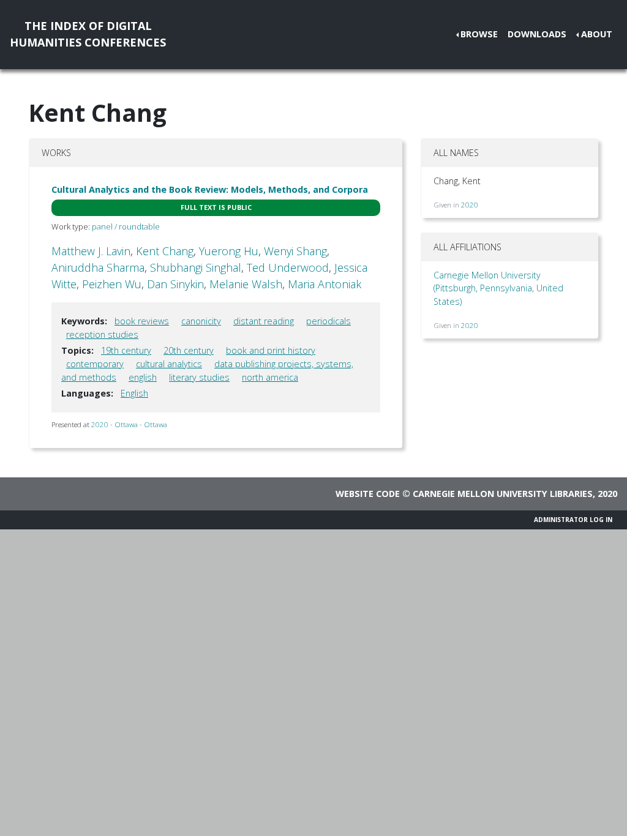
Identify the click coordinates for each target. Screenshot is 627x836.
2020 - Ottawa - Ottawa (129, 424)
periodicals (328, 321)
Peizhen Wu (111, 284)
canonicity (201, 321)
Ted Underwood (288, 267)
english (143, 377)
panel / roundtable (126, 226)
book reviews (142, 321)
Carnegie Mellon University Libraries (503, 493)
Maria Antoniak (324, 284)
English (134, 393)
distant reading (263, 321)
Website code (368, 493)
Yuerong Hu (228, 251)
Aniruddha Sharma (98, 267)
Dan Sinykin (175, 284)
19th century (126, 350)
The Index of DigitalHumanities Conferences (88, 34)
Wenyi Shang (295, 251)
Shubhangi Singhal (195, 267)
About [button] (596, 34)
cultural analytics (169, 364)
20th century (188, 350)
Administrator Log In (573, 519)
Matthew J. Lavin (90, 251)
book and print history (270, 350)
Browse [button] (479, 34)
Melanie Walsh (245, 284)
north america (270, 377)
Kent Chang (164, 251)
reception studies (102, 334)
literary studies (199, 377)
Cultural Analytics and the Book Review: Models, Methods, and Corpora (209, 189)
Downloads (537, 34)
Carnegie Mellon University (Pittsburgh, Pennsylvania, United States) (498, 288)
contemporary (95, 364)
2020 (469, 204)
